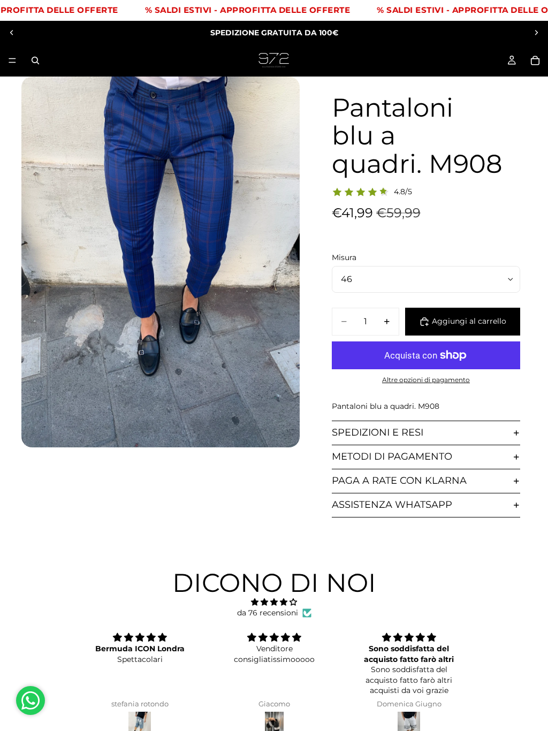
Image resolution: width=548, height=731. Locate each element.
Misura (344, 257)
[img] (274, 602)
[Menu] (12, 60)
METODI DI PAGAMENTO (392, 456)
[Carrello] (535, 60)
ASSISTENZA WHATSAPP (392, 505)
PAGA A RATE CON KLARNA (399, 480)
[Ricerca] (35, 60)
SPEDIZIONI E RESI (377, 432)
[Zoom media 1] (160, 262)
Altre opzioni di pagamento (426, 380)
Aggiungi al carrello (469, 321)
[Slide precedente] (12, 32)
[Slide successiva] (536, 32)
